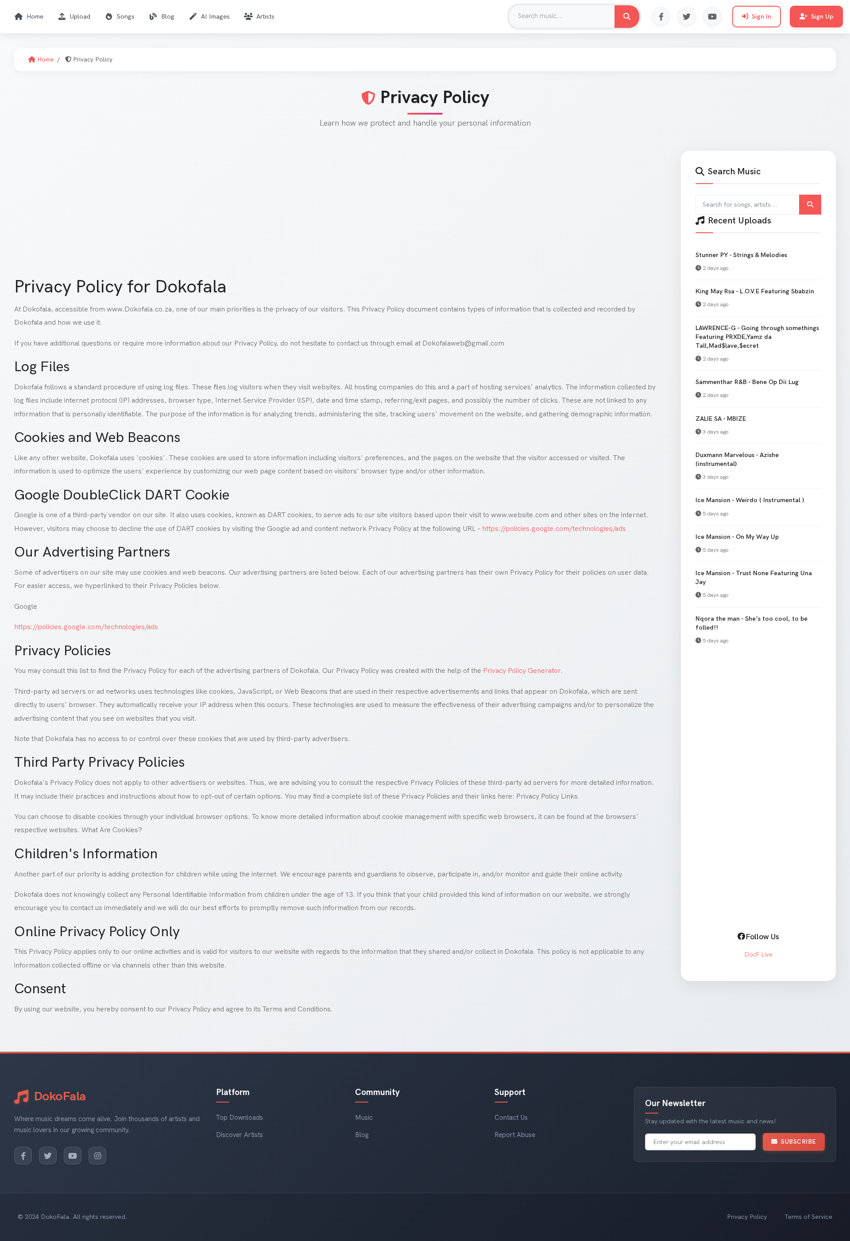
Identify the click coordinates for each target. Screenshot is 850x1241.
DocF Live (759, 954)
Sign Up (822, 16)
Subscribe (798, 1141)
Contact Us (511, 1118)
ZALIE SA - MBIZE (720, 419)
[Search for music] (626, 16)
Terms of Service (808, 1217)
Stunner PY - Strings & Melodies (741, 255)
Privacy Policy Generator (521, 671)
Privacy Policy (747, 1217)
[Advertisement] (279, 213)
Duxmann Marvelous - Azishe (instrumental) (737, 459)
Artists (265, 16)
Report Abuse (515, 1135)
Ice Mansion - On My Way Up (737, 537)
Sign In (761, 16)
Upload (80, 16)
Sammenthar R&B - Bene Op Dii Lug (747, 382)
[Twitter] (686, 16)
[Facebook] (661, 16)
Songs (126, 16)
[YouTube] (712, 16)
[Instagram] (97, 1155)
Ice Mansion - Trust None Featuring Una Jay (753, 577)
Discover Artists (239, 1135)
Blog (167, 16)
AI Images (215, 16)
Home (35, 16)
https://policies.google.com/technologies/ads (554, 529)
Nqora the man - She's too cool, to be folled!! (751, 623)
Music (364, 1118)
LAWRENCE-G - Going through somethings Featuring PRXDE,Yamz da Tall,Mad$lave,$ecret (757, 337)
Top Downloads (239, 1118)
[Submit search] (810, 205)
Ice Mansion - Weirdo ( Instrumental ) (749, 500)
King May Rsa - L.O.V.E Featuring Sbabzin (754, 291)
